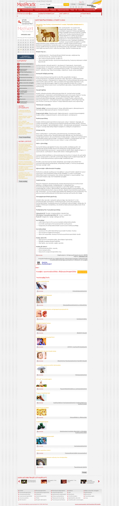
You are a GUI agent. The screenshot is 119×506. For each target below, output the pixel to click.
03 (76, 10)
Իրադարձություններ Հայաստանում (76, 453)
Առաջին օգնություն (41, 499)
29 (23, 40)
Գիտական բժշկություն (26, 63)
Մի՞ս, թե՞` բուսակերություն (44, 379)
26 (23, 49)
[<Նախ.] (18, 35)
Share (37, 267)
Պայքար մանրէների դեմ (43, 393)
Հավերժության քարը (42, 421)
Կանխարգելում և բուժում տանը (81, 403)
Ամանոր (20, 114)
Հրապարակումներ (89, 10)
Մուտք (73, 4)
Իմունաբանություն (81, 374)
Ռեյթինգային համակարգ (23, 102)
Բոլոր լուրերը (23, 181)
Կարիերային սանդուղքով (23, 91)
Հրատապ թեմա (23, 498)
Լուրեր (80, 10)
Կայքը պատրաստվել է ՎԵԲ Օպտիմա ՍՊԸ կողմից (87, 504)
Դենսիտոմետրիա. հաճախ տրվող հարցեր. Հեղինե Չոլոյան (25, 117)
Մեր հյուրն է (22, 499)
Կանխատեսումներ (81, 432)
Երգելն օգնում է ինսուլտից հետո (45, 337)
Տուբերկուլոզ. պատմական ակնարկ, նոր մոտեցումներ (51, 457)
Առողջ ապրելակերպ (26, 72)
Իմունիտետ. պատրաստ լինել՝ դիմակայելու (48, 365)
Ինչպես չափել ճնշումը (42, 281)
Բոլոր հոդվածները (24, 137)
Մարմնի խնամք (82, 360)
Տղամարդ (22, 99)
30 (25, 40)
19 (23, 47)
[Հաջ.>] (33, 35)
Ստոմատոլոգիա (82, 319)
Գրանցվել (81, 4)
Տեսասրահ (25, 13)
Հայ (80, 2)
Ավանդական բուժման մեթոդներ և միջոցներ (73, 431)
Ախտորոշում (61, 360)
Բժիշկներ (53, 10)
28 (21, 40)
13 (25, 45)
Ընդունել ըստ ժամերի (42, 407)
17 (18, 47)
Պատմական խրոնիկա (26, 85)
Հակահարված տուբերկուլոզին (45, 436)
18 (21, 47)
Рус (83, 2)
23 (33, 47)
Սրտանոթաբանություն (80, 291)
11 (20, 45)
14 (28, 45)
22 (30, 47)
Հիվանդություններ (63, 10)
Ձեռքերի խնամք (82, 333)
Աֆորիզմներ (23, 88)
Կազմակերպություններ (42, 10)
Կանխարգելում (58, 402)
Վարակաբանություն (69, 402)
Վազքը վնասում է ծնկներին (44, 295)
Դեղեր (72, 10)
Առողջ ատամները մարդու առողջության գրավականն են (52, 309)
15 (30, 45)
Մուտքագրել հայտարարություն (26, 57)
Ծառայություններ (27, 10)
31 (28, 40)
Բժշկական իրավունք (26, 77)
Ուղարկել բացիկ (89, 496)
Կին (21, 96)
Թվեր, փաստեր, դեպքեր (27, 82)
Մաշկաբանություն (71, 360)
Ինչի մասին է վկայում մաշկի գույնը (46, 351)
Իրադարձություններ (25, 492)
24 (18, 49)
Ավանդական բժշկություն (23, 70)
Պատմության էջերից (80, 467)
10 (18, 45)
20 (25, 47)
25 (21, 49)
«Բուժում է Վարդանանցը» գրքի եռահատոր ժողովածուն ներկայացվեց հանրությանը (26, 163)
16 (33, 45)
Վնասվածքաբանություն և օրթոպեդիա (75, 305)
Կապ (32, 13)
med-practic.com (83, 256)
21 (28, 47)
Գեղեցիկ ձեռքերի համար (43, 323)
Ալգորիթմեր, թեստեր (26, 80)
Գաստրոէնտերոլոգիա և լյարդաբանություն (73, 388)
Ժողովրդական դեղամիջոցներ (31, 481)
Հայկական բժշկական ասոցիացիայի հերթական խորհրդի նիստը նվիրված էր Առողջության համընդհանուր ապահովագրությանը (25, 157)
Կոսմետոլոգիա (24, 74)
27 (18, 40)
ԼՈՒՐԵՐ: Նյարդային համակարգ (77, 346)
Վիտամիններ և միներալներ (78, 417)
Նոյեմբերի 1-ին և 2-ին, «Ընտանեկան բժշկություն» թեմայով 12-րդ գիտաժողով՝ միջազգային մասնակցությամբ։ (25, 175)
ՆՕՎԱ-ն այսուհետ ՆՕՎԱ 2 (43, 450)
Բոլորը (84, 472)
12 (23, 45)
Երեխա (22, 93)
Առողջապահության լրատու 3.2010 (50, 20)
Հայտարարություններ (25, 496)
